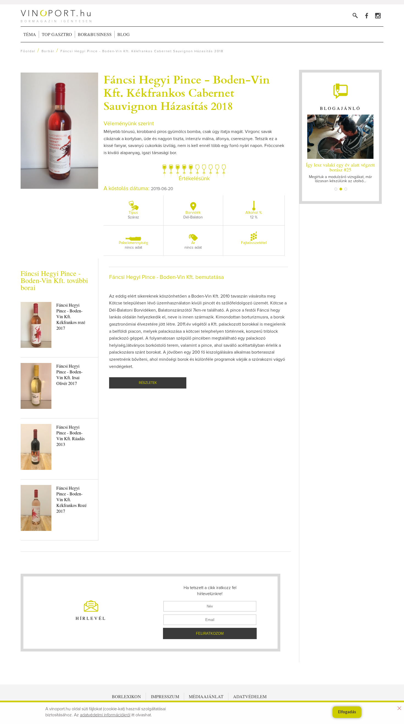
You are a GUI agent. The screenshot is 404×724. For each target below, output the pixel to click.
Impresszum (165, 696)
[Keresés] (355, 15)
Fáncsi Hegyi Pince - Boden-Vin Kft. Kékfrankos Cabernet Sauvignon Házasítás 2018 (187, 92)
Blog (123, 34)
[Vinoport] (377, 15)
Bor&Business (95, 34)
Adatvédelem (250, 696)
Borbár (47, 51)
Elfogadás (347, 712)
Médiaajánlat (206, 696)
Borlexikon (126, 696)
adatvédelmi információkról (105, 715)
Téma (29, 34)
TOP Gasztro (57, 34)
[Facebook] (366, 15)
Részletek (148, 383)
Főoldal (28, 51)
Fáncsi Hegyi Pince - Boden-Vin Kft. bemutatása (166, 277)
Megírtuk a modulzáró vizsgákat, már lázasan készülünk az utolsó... (340, 172)
